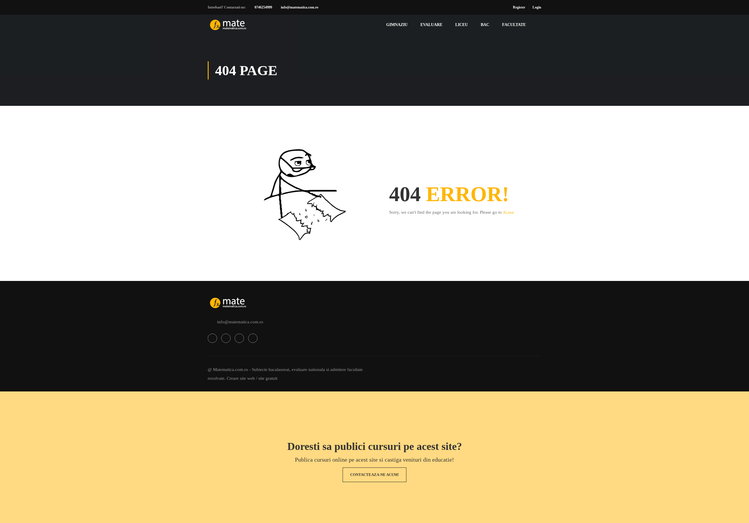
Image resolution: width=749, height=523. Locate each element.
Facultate (514, 25)
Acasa (508, 212)
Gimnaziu (397, 25)
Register (519, 7)
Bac (485, 25)
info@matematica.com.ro (299, 7)
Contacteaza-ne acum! (374, 474)
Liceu (461, 25)
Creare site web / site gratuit (252, 378)
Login (536, 7)
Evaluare (431, 25)
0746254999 (263, 7)
